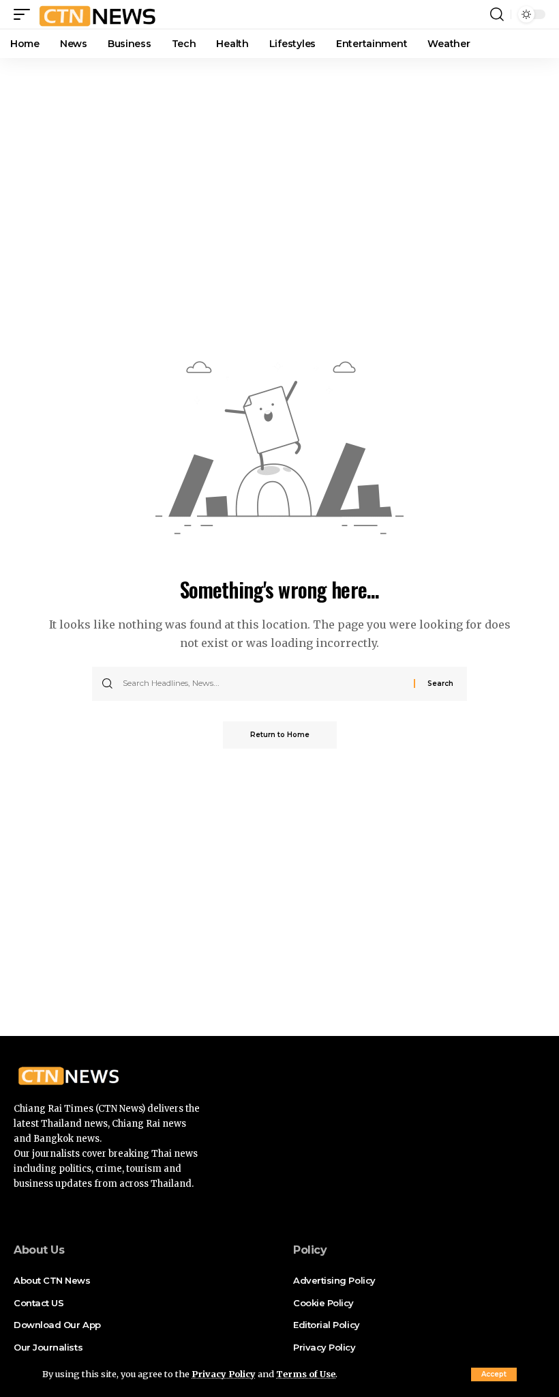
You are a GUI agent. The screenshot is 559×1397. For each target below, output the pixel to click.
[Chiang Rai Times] (97, 14)
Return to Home (279, 734)
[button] (494, 1374)
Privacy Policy (224, 1373)
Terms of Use (305, 1373)
